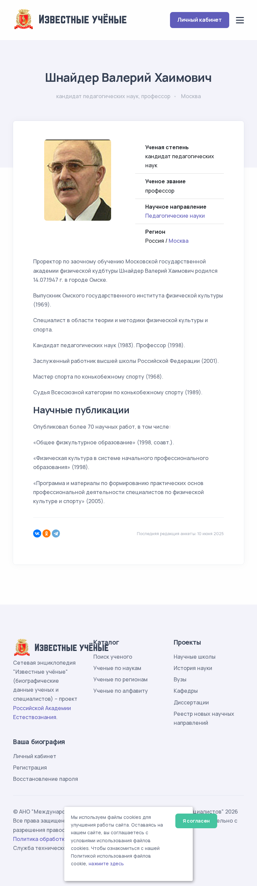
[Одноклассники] (46, 533)
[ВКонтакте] (37, 533)
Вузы (180, 679)
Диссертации (191, 702)
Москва (178, 240)
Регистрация (30, 767)
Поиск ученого (112, 656)
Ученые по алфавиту (120, 690)
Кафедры (186, 690)
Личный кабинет (199, 19)
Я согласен (196, 821)
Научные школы (195, 656)
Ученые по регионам (120, 679)
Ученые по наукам (117, 668)
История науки (193, 668)
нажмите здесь (106, 864)
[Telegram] (56, 533)
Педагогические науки (175, 215)
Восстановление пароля (45, 779)
